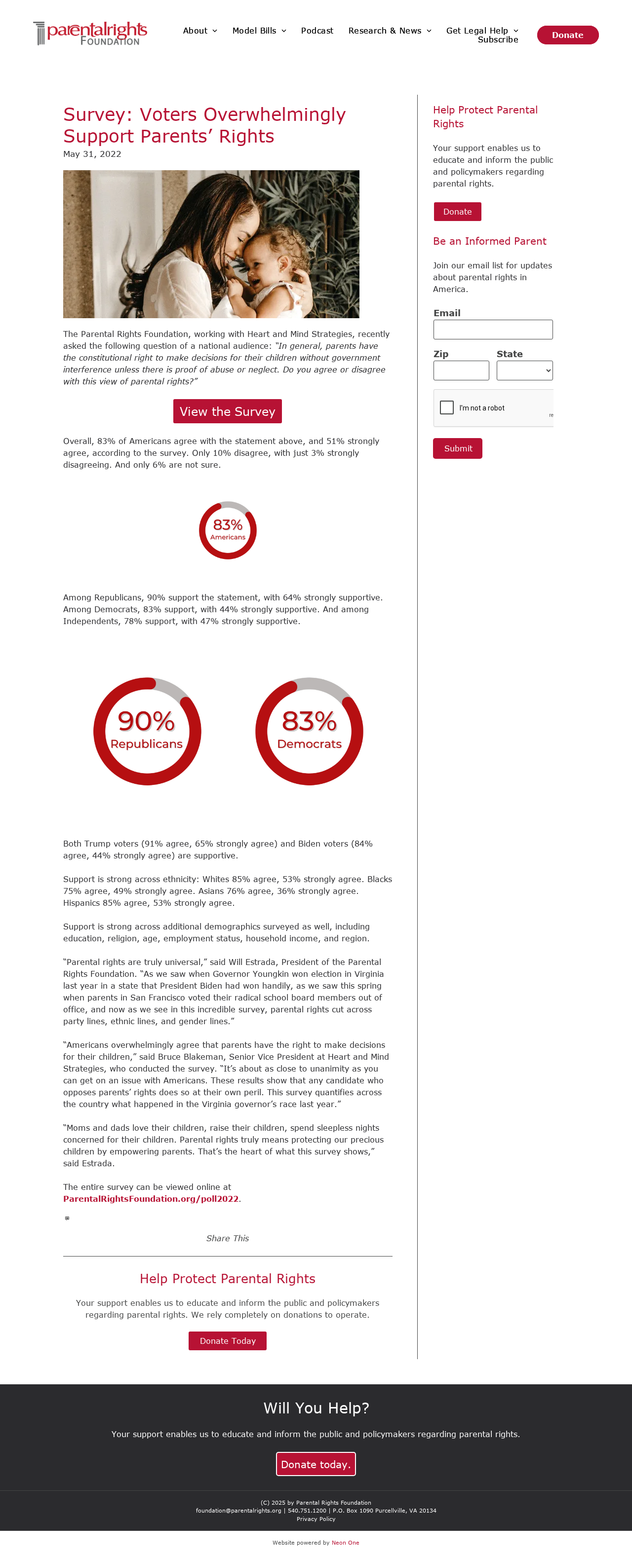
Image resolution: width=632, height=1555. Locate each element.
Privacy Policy (316, 1519)
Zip (441, 353)
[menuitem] (200, 30)
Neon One (345, 1542)
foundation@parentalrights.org (238, 1510)
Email (447, 312)
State (510, 353)
